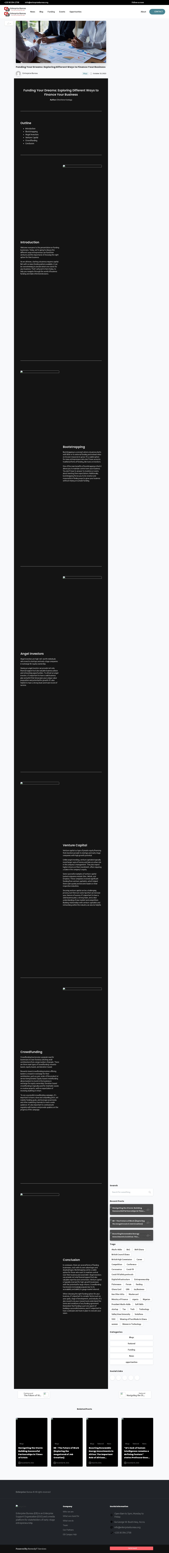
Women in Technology (131, 1324)
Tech (132, 1309)
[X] (150, 2)
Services (37, 1549)
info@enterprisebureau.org (36, 2)
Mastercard (133, 1294)
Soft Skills (139, 1304)
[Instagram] (161, 2)
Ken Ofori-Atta (118, 1294)
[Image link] (21, 1507)
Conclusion (29, 143)
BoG (128, 1249)
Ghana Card (116, 1289)
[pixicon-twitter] (121, 1492)
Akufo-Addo (117, 1249)
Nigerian (146, 1299)
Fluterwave (116, 1284)
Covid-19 (130, 1269)
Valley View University (121, 1314)
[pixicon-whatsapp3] (149, 1492)
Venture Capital (31, 137)
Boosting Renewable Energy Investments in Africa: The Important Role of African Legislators (101, 1453)
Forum (128, 1284)
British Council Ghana (121, 1254)
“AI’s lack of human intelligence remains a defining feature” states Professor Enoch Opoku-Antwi (136, 1453)
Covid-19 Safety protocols (122, 1274)
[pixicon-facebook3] (114, 1492)
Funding (131, 1350)
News (131, 1356)
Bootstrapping (31, 131)
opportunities (131, 1362)
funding (139, 1284)
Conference (131, 1264)
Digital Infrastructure (121, 1279)
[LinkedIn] (157, 2)
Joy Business (139, 1289)
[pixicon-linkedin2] (135, 1492)
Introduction (30, 128)
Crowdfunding (31, 140)
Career (139, 1259)
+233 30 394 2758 (11, 2)
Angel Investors (32, 134)
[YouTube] (153, 2)
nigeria (135, 1299)
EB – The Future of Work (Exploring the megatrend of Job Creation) (66, 1453)
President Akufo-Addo (121, 1304)
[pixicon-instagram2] (142, 1492)
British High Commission (122, 1259)
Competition (117, 1264)
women (115, 1324)
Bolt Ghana (139, 1249)
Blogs (131, 1337)
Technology (144, 1309)
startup (115, 1309)
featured (131, 1343)
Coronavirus (117, 1269)
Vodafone (139, 1314)
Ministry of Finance (120, 1299)
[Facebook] (146, 2)
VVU (113, 1319)
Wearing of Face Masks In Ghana (133, 1319)
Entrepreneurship (141, 1279)
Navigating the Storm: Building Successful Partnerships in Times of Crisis (30, 1453)
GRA (127, 1289)
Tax (124, 1309)
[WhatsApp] (165, 2)
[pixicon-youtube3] (128, 1492)
